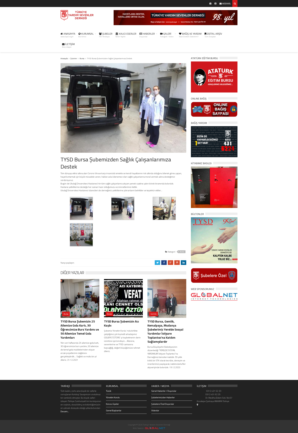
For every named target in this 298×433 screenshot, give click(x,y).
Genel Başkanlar (113, 410)
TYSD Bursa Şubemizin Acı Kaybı (121, 323)
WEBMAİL (226, 3)
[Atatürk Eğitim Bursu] (214, 76)
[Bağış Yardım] (214, 141)
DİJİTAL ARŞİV (213, 35)
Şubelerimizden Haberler (163, 397)
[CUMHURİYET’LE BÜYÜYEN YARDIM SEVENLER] (214, 187)
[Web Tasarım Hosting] (214, 296)
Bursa (82, 58)
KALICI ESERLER (125, 35)
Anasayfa (64, 58)
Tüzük (108, 390)
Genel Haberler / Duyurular (163, 390)
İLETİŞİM (68, 45)
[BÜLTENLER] (214, 240)
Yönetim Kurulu (113, 397)
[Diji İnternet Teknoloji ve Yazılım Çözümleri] (155, 428)
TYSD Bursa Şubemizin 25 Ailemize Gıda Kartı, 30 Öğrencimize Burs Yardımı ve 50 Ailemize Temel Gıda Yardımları (80, 329)
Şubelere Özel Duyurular (162, 404)
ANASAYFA (68, 35)
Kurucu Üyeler (112, 404)
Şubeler (73, 58)
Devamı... (65, 411)
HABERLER (147, 35)
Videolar (155, 410)
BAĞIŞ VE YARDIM (190, 35)
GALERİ (167, 35)
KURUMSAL (86, 35)
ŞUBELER (105, 35)
